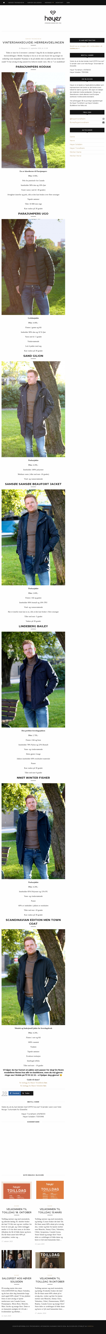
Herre (72, 141)
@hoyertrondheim (77, 119)
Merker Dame (75, 152)
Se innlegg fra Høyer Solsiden (33, 1086)
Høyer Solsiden (34, 2)
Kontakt (59, 2)
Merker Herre (75, 156)
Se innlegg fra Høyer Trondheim (31, 1083)
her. (45, 1083)
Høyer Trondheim (16, 2)
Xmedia (90, 1326)
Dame (72, 137)
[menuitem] (4, 2)
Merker (48, 2)
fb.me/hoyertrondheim (79, 122)
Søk (68, 2)
